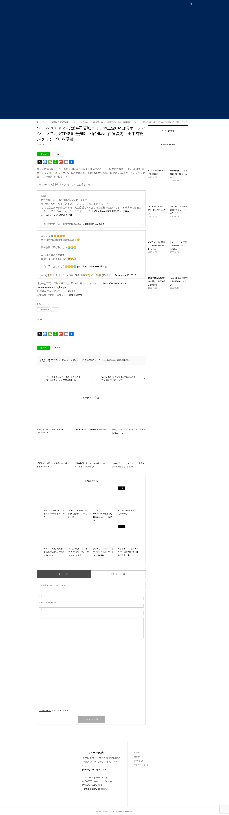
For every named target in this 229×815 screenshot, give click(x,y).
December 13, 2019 (93, 224)
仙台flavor (74, 360)
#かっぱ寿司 (123, 211)
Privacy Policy (89, 785)
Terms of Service (91, 789)
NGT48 (44, 360)
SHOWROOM (53, 360)
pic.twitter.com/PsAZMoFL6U (56, 215)
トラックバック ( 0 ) (118, 574)
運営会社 (137, 753)
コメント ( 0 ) (64, 574)
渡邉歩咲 (125, 360)
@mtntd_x (73, 291)
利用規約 (137, 757)
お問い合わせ (139, 761)
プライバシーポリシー (142, 765)
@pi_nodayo (75, 295)
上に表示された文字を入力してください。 (54, 710)
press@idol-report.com (94, 769)
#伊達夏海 (110, 211)
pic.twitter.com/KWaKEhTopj (92, 266)
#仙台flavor (99, 211)
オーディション (64, 360)
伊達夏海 (118, 360)
